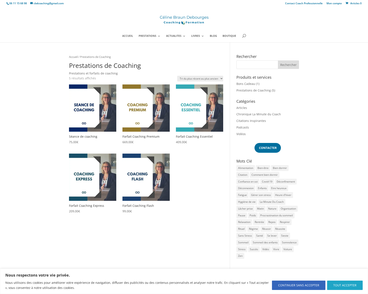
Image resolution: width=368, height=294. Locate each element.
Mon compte (334, 3)
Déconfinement (286, 181)
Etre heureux (278, 188)
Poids (253, 215)
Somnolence (289, 242)
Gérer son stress (261, 195)
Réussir (266, 229)
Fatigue (242, 195)
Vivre (276, 249)
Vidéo (265, 249)
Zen (240, 256)
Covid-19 (267, 181)
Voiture (287, 249)
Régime (253, 229)
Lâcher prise (245, 208)
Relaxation (244, 222)
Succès (254, 249)
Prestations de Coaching (253, 90)
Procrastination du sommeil (276, 215)
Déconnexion (246, 188)
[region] (184, 281)
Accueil (73, 57)
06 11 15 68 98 (18, 3)
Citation (242, 175)
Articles (241, 108)
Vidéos (241, 134)
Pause (241, 215)
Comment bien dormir (265, 175)
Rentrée (259, 222)
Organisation (288, 208)
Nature (272, 208)
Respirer (285, 222)
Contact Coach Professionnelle (304, 3)
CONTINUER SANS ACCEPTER (298, 285)
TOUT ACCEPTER (344, 285)
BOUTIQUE (229, 36)
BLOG (213, 36)
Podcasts (242, 127)
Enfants (262, 188)
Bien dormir (280, 168)
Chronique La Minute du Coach (258, 114)
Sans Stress (245, 235)
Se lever (272, 235)
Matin (260, 208)
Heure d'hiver (283, 195)
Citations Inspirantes (251, 121)
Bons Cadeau (245, 84)
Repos (272, 222)
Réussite (280, 229)
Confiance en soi (248, 181)
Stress (242, 249)
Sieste (284, 235)
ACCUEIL (127, 36)
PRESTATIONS (147, 36)
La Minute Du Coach (272, 202)
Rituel (241, 229)
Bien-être (263, 168)
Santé (259, 235)
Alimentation (245, 168)
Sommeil (243, 242)
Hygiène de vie (247, 202)
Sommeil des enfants (265, 242)
